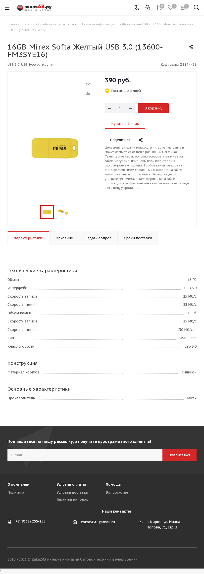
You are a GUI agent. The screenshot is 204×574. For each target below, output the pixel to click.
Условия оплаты (71, 484)
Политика (15, 492)
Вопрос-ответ (118, 492)
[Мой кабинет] (147, 7)
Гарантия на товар (72, 499)
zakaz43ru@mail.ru (98, 522)
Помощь (113, 484)
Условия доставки (72, 492)
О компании (18, 484)
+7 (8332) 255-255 (30, 521)
